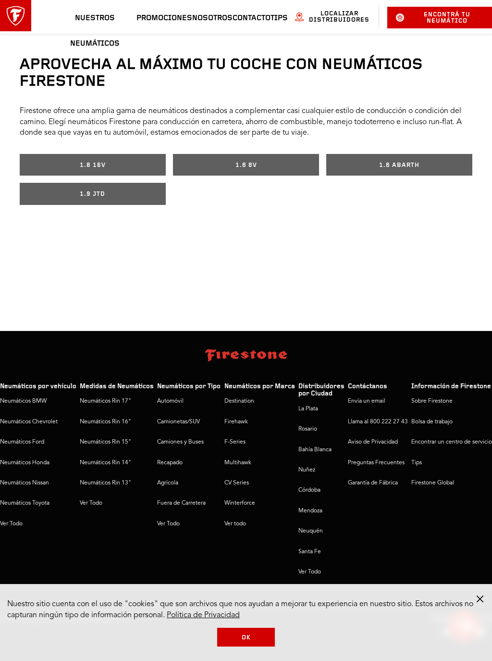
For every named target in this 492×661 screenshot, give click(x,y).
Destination (239, 401)
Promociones (164, 18)
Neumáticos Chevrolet (29, 422)
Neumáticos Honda (24, 463)
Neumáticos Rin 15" (105, 442)
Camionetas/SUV (178, 422)
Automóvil (170, 401)
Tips (279, 18)
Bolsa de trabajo (432, 422)
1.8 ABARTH (399, 165)
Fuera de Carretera (181, 503)
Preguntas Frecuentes (376, 463)
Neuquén (310, 531)
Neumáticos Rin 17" (105, 401)
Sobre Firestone (432, 401)
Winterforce (239, 503)
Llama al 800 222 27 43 (378, 422)
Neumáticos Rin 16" (105, 422)
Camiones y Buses (180, 442)
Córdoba (309, 490)
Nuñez (306, 470)
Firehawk (236, 422)
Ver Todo (11, 524)
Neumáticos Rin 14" (105, 463)
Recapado (170, 463)
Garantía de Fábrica (373, 483)
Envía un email (366, 401)
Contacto (252, 18)
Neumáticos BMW (23, 401)
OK (246, 638)
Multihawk (237, 463)
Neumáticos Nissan (24, 483)
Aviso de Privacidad (373, 442)
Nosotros (212, 18)
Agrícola (167, 483)
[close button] (480, 599)
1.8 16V (93, 165)
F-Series (235, 442)
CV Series (236, 483)
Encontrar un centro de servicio (451, 442)
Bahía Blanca (315, 450)
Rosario (307, 429)
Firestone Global (432, 483)
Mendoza (310, 511)
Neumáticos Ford (22, 442)
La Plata (308, 409)
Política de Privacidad (203, 615)
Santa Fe (309, 552)
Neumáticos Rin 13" (105, 483)
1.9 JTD (92, 194)
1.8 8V (246, 165)
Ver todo (235, 524)
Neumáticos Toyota (24, 503)
